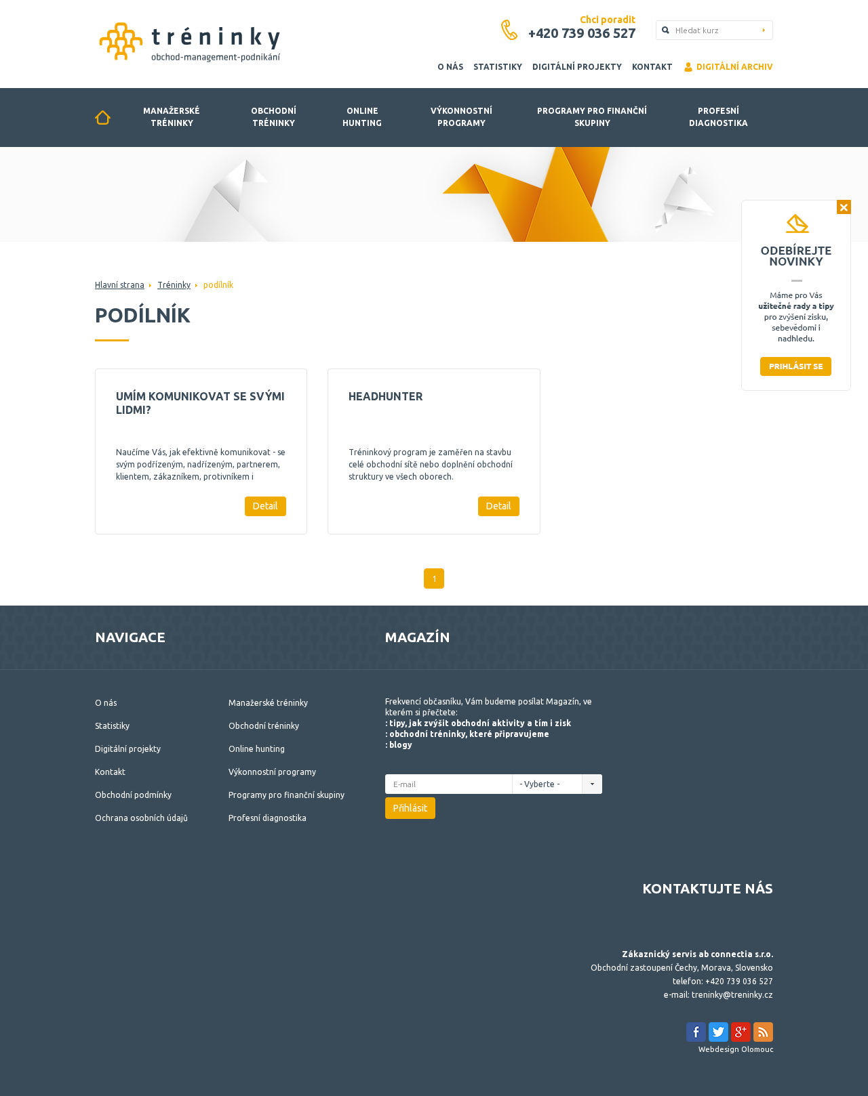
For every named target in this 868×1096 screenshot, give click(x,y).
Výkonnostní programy (461, 116)
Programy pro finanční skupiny (592, 116)
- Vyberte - (540, 784)
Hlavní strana (119, 284)
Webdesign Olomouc (735, 1049)
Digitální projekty (577, 66)
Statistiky (497, 66)
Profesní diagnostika (718, 116)
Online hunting (362, 116)
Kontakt (652, 66)
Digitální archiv (734, 66)
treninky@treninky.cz (732, 994)
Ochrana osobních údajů (141, 818)
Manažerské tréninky (171, 116)
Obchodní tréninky (273, 116)
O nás (450, 66)
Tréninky (174, 284)
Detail (265, 506)
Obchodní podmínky (133, 795)
